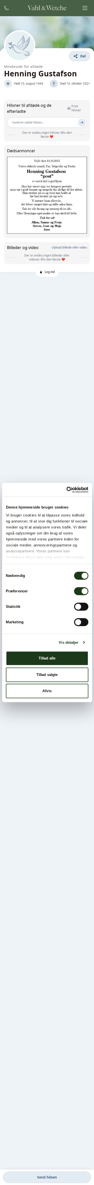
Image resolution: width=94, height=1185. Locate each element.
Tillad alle (47, 658)
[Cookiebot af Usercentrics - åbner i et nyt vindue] (67, 490)
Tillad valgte (47, 674)
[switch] (81, 591)
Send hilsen (47, 1177)
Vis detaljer (68, 642)
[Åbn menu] (85, 8)
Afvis (47, 691)
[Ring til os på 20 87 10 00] (6, 7)
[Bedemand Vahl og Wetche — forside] (47, 8)
